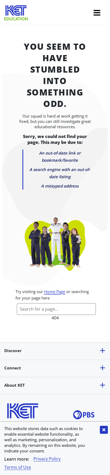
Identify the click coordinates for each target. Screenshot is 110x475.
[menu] (97, 13)
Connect (12, 367)
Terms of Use (17, 467)
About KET (14, 385)
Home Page (54, 291)
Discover (13, 350)
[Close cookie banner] (104, 430)
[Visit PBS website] (84, 415)
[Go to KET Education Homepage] (48, 13)
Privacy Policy (47, 459)
